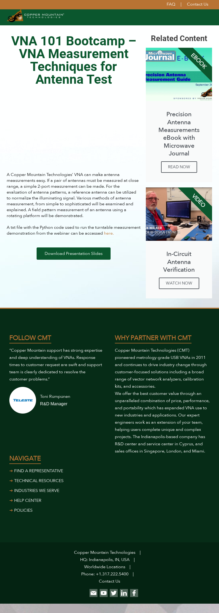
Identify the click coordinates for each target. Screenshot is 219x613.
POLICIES (23, 510)
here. (109, 233)
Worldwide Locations (104, 567)
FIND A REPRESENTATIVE (38, 471)
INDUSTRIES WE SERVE (36, 491)
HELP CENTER (27, 500)
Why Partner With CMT (153, 338)
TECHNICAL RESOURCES (39, 481)
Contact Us (109, 581)
